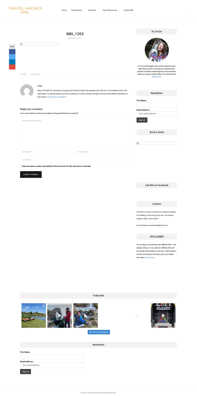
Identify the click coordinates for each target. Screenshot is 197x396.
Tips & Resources (110, 10)
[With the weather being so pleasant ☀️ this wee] (33, 315)
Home (64, 10)
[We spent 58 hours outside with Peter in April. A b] (59, 315)
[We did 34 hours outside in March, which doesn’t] (137, 315)
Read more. (157, 77)
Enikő (23, 74)
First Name (141, 100)
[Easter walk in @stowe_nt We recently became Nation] (111, 315)
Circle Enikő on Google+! (56, 97)
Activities (92, 10)
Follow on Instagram (100, 332)
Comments (35, 74)
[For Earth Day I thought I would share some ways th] (85, 315)
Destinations (76, 10)
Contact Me (128, 10)
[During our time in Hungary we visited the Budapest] (163, 315)
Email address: (143, 110)
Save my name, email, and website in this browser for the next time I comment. (56, 166)
